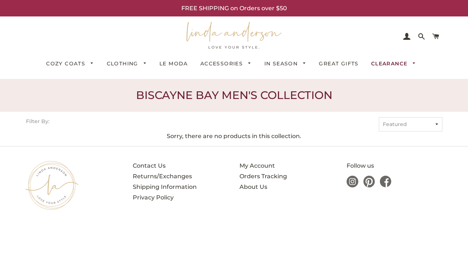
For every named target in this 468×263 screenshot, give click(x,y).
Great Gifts (338, 63)
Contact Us (149, 165)
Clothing (123, 63)
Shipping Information (165, 186)
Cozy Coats (66, 63)
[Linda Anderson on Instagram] (352, 185)
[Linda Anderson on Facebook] (385, 185)
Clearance (390, 63)
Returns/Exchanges (162, 176)
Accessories (222, 63)
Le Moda (173, 63)
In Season (282, 63)
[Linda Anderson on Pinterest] (369, 185)
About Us (253, 186)
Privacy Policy (153, 197)
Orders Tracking (263, 176)
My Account (257, 165)
